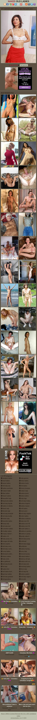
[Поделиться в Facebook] (7, 4)
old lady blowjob (7, 513)
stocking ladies (25, 566)
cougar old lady (7, 541)
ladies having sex (26, 549)
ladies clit (5, 536)
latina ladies (25, 496)
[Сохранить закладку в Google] (10, 4)
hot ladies (24, 486)
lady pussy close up (8, 539)
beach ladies (6, 496)
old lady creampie (8, 546)
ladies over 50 (25, 526)
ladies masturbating (27, 506)
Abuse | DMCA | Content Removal (10, 713)
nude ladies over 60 (27, 528)
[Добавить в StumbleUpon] (26, 4)
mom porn (24, 511)
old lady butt (6, 526)
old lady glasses (7, 576)
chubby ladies (7, 531)
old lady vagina (26, 576)
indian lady (24, 491)
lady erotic (5, 559)
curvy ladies (6, 551)
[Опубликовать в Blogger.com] (5, 4)
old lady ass (6, 486)
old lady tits (24, 571)
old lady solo (25, 564)
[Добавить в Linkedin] (16, 4)
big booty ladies (7, 501)
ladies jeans (25, 493)
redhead (23, 541)
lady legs (24, 498)
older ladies (24, 516)
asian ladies (6, 483)
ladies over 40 (25, 523)
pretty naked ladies (27, 536)
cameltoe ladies (7, 528)
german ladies (7, 574)
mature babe (6, 491)
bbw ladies (6, 493)
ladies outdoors (26, 518)
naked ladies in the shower (28, 556)
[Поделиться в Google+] (13, 4)
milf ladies (24, 508)
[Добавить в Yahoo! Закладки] (34, 4)
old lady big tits (7, 503)
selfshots (24, 546)
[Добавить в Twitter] (32, 4)
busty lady (5, 523)
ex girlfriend (6, 561)
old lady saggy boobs (27, 544)
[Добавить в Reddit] (24, 4)
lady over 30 (25, 521)
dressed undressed (8, 554)
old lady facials (7, 564)
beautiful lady (6, 498)
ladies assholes (7, 488)
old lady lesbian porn (27, 501)
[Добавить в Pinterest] (21, 4)
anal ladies (6, 481)
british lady (6, 518)
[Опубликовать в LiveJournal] (18, 4)
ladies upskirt (25, 574)
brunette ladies (7, 521)
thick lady (24, 569)
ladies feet (5, 569)
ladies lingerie (25, 503)
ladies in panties (26, 531)
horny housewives (27, 488)
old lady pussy (25, 539)
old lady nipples (26, 513)
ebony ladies (6, 556)
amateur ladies (7, 478)
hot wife (23, 579)
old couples (6, 544)
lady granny (24, 478)
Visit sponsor (23, 65)
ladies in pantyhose (27, 533)
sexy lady (24, 551)
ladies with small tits (27, 561)
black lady (5, 508)
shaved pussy (25, 554)
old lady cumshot (7, 549)
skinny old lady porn (27, 559)
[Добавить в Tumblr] (29, 4)
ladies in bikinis (7, 506)
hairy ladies (24, 481)
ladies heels (25, 483)
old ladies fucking (8, 571)
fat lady (4, 566)
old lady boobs (7, 516)
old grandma (6, 579)
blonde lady (6, 511)
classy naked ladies (8, 533)
